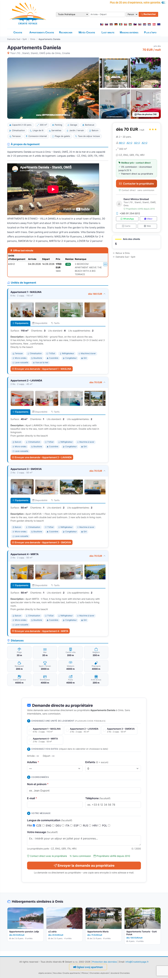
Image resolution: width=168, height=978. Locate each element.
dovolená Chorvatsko (120, 973)
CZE (39, 825)
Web (149, 226)
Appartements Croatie (41, 32)
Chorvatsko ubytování (99, 973)
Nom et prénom (38, 784)
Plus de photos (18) (147, 114)
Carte (127, 226)
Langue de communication (49, 820)
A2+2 (129, 142)
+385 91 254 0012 (130, 213)
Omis (32, 39)
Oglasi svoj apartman (89, 967)
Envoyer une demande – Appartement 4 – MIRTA (41, 631)
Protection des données (104, 961)
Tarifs (57, 323)
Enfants (96, 762)
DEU (59, 825)
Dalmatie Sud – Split (17, 39)
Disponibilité (41, 323)
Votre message (42, 832)
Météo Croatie (87, 32)
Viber (149, 219)
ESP (76, 825)
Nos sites (57, 973)
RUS (86, 825)
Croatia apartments (71, 973)
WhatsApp (128, 219)
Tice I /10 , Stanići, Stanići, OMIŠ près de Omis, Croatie (40, 53)
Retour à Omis (123, 253)
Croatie (17, 32)
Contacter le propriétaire (138, 183)
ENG (49, 825)
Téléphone (97, 798)
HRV (95, 825)
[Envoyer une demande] (105, 264)
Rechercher (149, 14)
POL (105, 825)
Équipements (21, 323)
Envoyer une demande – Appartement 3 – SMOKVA (43, 542)
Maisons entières (129, 32)
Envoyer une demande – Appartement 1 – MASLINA (43, 368)
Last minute (108, 32)
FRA (30, 825)
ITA (67, 825)
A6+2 (122, 142)
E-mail (32, 798)
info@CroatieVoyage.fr (137, 961)
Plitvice (85, 973)
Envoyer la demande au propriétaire (86, 866)
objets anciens (45, 973)
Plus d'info (150, 32)
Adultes (33, 762)
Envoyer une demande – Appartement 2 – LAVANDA (43, 457)
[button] (136, 242)
